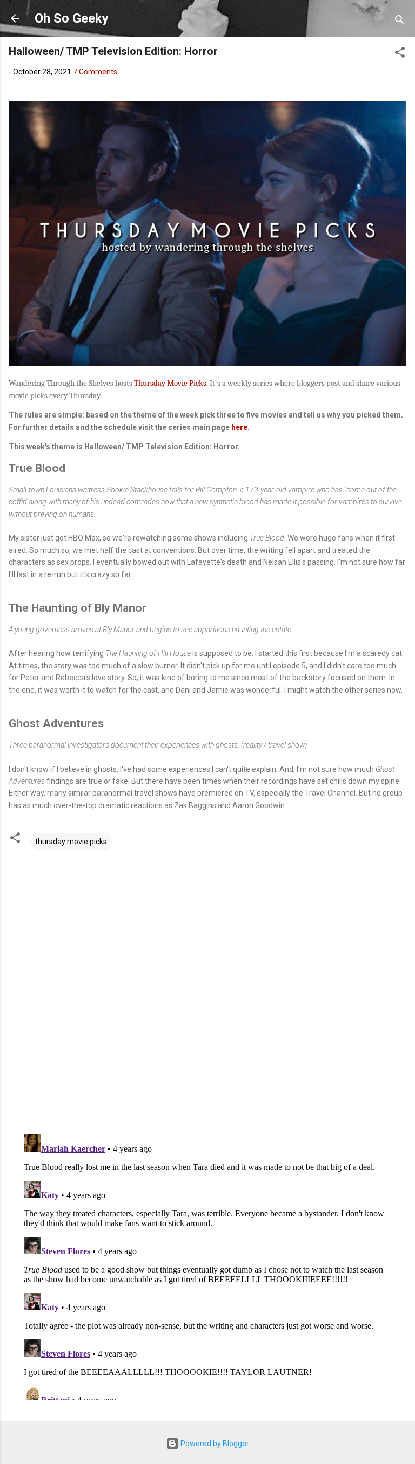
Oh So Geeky (72, 18)
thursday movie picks (71, 841)
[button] (399, 54)
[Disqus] (207, 987)
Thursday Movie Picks (170, 383)
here (239, 427)
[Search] (399, 21)
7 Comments (95, 71)
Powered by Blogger (214, 1443)
